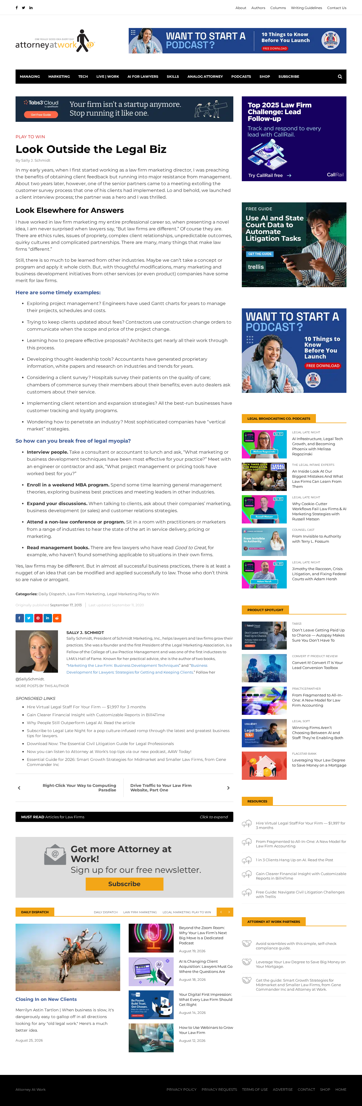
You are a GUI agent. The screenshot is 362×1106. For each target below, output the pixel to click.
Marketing (59, 76)
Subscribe (289, 76)
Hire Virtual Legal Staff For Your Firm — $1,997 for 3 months (86, 706)
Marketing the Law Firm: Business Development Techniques (123, 665)
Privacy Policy (182, 1089)
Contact (306, 1089)
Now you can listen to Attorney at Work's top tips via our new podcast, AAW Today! (109, 751)
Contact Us (336, 8)
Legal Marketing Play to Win (133, 594)
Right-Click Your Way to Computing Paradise (79, 787)
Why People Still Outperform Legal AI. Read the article (81, 722)
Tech (83, 76)
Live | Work (107, 76)
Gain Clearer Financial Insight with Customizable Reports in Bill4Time (96, 714)
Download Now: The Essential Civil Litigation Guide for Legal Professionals (100, 743)
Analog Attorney (205, 76)
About (241, 8)
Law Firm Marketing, (87, 594)
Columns (278, 8)
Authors (258, 8)
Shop (265, 76)
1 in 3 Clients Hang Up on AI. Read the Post (294, 860)
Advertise (283, 1089)
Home (340, 1089)
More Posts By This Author (42, 686)
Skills (173, 76)
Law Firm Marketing (140, 912)
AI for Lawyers (143, 76)
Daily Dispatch (106, 912)
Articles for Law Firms (124, 817)
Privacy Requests (219, 1089)
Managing (30, 76)
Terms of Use (255, 1089)
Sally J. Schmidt (35, 160)
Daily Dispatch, (52, 594)
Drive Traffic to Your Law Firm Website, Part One (161, 787)
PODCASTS (241, 76)
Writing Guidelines (306, 8)
